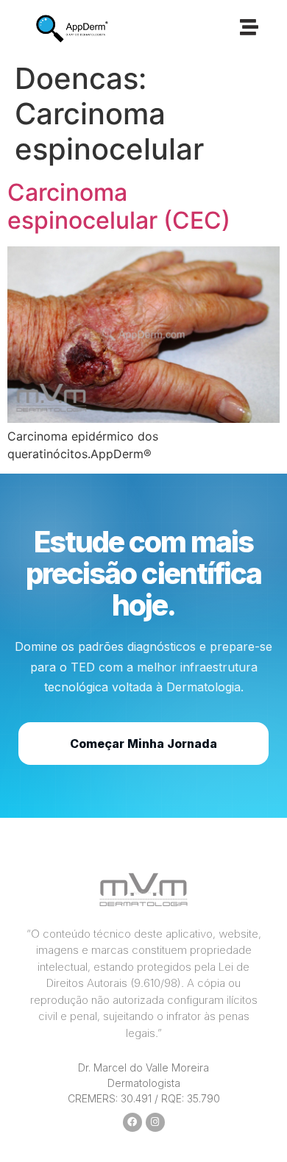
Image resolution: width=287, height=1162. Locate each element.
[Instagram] (155, 1122)
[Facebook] (132, 1122)
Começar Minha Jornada (143, 743)
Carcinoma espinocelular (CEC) (118, 206)
